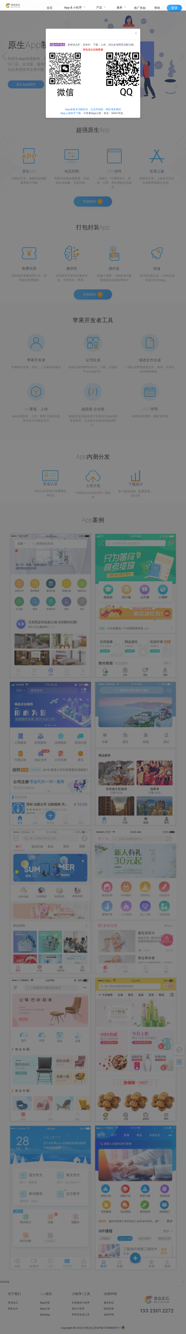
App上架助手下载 (70, 113)
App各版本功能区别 (76, 109)
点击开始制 (96, 109)
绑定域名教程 (113, 109)
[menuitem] (49, 7)
